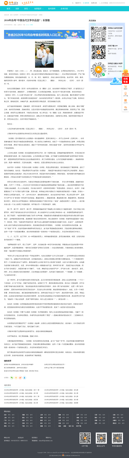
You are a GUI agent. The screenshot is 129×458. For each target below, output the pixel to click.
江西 (59, 417)
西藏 (96, 420)
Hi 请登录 (86, 3)
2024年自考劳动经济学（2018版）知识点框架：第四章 (61, 403)
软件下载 (78, 426)
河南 (59, 423)
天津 (5, 423)
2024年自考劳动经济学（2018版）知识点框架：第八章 (61, 393)
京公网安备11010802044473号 (72, 455)
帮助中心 (48, 437)
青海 (5, 426)
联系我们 (34, 437)
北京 (5, 414)
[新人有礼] (125, 72)
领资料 (125, 109)
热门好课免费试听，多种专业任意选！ (16, 367)
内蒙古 (115, 420)
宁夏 (23, 426)
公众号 (125, 102)
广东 (5, 420)
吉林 (23, 420)
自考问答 (64, 9)
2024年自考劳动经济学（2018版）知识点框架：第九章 (61, 390)
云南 (114, 414)
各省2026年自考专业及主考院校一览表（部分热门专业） (21, 371)
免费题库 (38, 9)
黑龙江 (115, 423)
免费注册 (94, 3)
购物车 (125, 89)
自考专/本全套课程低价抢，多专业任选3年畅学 (18, 364)
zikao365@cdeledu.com (46, 440)
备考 (13, 414)
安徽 (23, 414)
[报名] (44, 34)
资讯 (26, 9)
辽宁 (78, 414)
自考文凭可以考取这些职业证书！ (55, 364)
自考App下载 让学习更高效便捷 (54, 367)
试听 (17, 9)
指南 (59, 426)
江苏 (96, 414)
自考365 (20, 25)
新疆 (41, 426)
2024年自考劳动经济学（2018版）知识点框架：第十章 (21, 393)
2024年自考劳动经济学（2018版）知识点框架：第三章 (21, 403)
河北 (78, 420)
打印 (31, 25)
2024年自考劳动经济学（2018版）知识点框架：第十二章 (21, 396)
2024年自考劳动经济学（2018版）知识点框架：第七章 (61, 396)
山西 (41, 414)
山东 (59, 420)
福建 (59, 414)
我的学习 (78, 3)
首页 (8, 9)
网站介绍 (7, 437)
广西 (78, 423)
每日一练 (71, 426)
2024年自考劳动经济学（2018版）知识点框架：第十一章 (21, 390)
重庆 (96, 417)
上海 (5, 417)
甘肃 (23, 423)
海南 (41, 417)
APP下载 (125, 96)
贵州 (96, 423)
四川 (114, 417)
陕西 (41, 420)
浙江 (41, 423)
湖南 (78, 417)
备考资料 (51, 9)
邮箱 (65, 426)
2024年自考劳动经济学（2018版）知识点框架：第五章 (21, 399)
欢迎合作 (21, 437)
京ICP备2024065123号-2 (55, 455)
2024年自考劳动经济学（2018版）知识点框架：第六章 (61, 399)
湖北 (23, 417)
